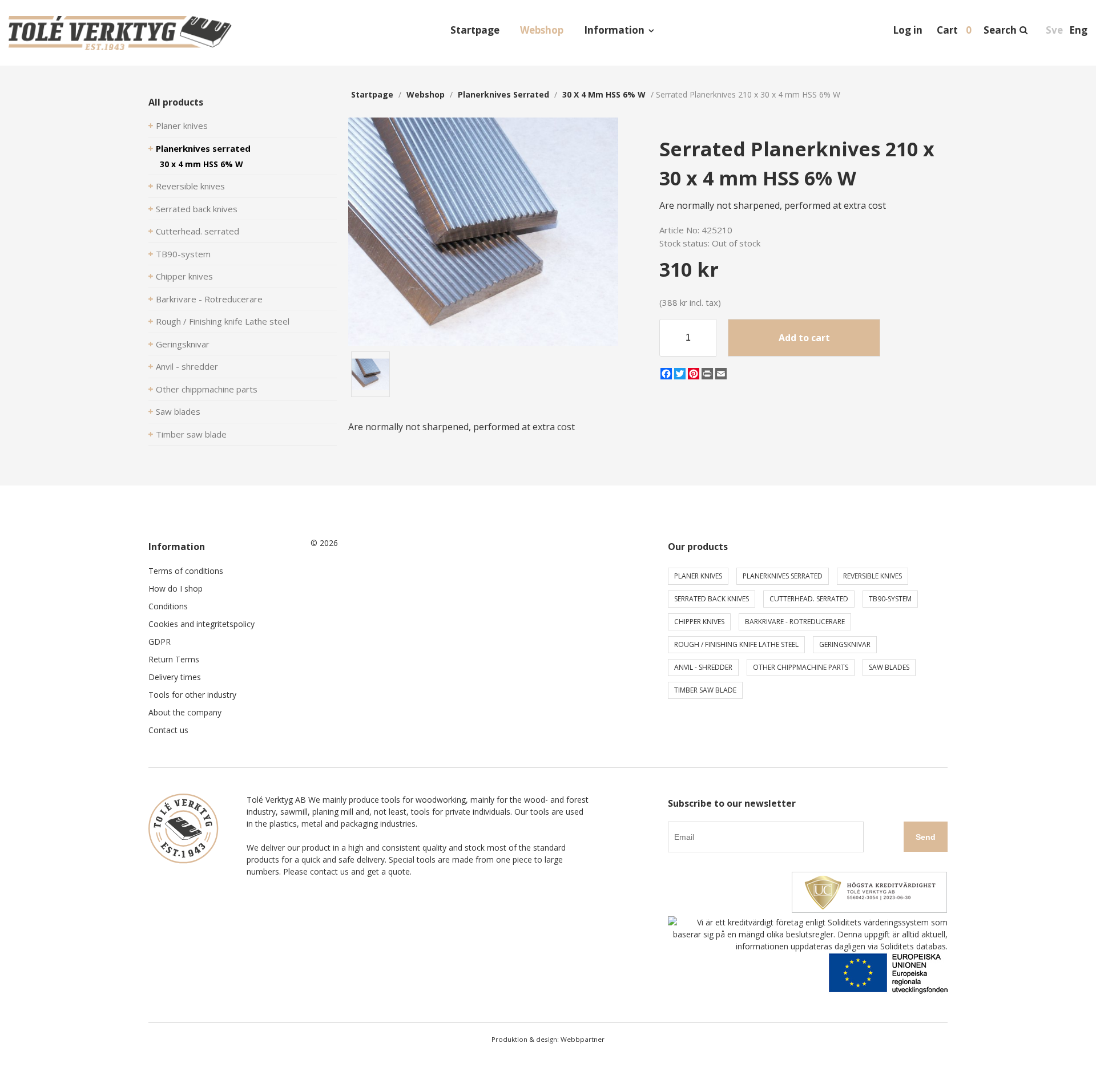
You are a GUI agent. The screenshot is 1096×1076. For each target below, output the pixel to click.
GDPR (159, 641)
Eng (1078, 30)
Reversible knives (190, 186)
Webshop (541, 30)
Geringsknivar (182, 344)
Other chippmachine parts (206, 389)
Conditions (168, 606)
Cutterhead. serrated (197, 231)
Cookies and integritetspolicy (201, 623)
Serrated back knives (196, 209)
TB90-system (183, 254)
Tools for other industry (192, 694)
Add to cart (804, 337)
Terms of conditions (185, 570)
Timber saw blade (191, 434)
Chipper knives (184, 276)
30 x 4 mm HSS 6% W (201, 164)
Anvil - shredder (187, 366)
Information (614, 30)
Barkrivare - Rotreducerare (209, 299)
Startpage (474, 30)
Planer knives (182, 125)
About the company (184, 712)
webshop (425, 94)
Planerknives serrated (203, 148)
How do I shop (175, 588)
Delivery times (174, 677)
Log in (907, 30)
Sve (1054, 30)
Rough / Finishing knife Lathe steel (222, 321)
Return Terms (173, 659)
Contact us (168, 730)
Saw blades (178, 411)
